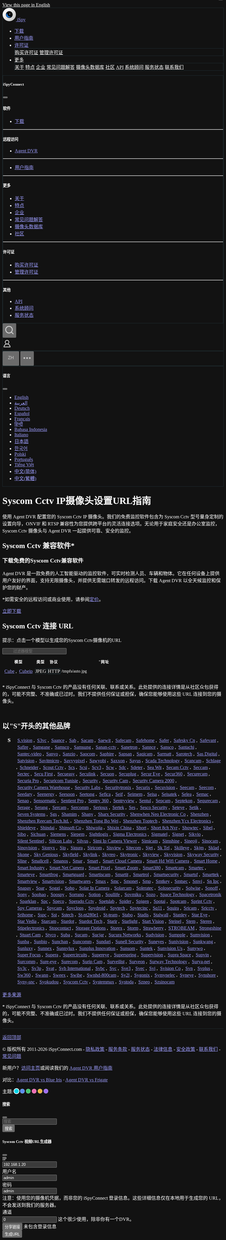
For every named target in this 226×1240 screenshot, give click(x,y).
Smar (77, 860)
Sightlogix (98, 834)
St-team (110, 914)
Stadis (143, 914)
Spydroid (96, 908)
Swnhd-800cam (101, 975)
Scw (110, 767)
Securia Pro (28, 780)
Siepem (77, 834)
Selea (187, 794)
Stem (190, 921)
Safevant (208, 740)
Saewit (104, 740)
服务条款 (117, 1049)
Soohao (39, 894)
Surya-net (201, 961)
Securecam (197, 773)
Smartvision (53, 881)
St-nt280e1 (88, 914)
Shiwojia (94, 827)
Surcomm (26, 961)
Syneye (187, 975)
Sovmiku (132, 894)
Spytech (117, 908)
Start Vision (153, 921)
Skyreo (108, 854)
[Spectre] (16, 1091)
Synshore (207, 975)
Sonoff (211, 888)
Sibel (207, 827)
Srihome (25, 914)
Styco (50, 934)
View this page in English (26, 4)
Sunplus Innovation (97, 948)
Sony (22, 894)
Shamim (69, 814)
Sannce (149, 747)
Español (21, 413)
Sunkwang (203, 941)
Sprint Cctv (201, 901)
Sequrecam (207, 800)
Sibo (21, 834)
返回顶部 (11, 1037)
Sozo (150, 894)
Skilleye (181, 847)
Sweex (59, 975)
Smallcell (40, 860)
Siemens (58, 834)
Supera (51, 954)
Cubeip (26, 671)
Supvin (202, 954)
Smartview (27, 881)
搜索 (8, 1128)
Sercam (59, 807)
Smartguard (73, 874)
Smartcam (174, 867)
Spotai (159, 901)
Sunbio (40, 941)
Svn (189, 968)
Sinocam (210, 840)
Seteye (178, 807)
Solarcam (123, 888)
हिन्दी (18, 424)
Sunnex (45, 948)
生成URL (12, 1234)
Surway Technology (168, 961)
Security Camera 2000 (153, 780)
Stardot (67, 921)
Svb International (75, 968)
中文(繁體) (25, 478)
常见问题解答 (60, 67)
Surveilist (115, 961)
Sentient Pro (72, 800)
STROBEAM (181, 928)
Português (23, 459)
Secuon (107, 773)
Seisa (152, 794)
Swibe (76, 975)
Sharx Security (111, 814)
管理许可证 (51, 52)
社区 (110, 67)
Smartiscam (99, 874)
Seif (119, 794)
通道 (7, 1212)
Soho (69, 888)
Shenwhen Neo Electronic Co (158, 814)
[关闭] (5, 97)
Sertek (118, 807)
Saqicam (144, 753)
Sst (54, 914)
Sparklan (28, 901)
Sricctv (207, 908)
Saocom (87, 753)
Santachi (186, 747)
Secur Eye (150, 773)
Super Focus (29, 954)
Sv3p (36, 968)
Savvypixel (74, 760)
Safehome (145, 740)
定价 (94, 599)
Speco (58, 901)
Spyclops (75, 908)
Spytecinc (139, 908)
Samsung (82, 747)
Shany (87, 814)
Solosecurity (169, 888)
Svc (113, 968)
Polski (20, 454)
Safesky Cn (184, 740)
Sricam (190, 908)
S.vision (24, 740)
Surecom (69, 961)
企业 (40, 67)
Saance (57, 740)
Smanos (60, 860)
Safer (164, 740)
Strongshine (210, 928)
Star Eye (199, 914)
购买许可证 (26, 52)
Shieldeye (26, 827)
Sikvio (195, 834)
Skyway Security (203, 854)
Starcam (48, 921)
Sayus (135, 760)
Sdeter (136, 767)
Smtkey (163, 881)
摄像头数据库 (90, 67)
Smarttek (210, 874)
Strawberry (153, 928)
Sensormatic (45, 800)
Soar (40, 888)
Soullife (112, 894)
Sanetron (129, 747)
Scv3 (96, 767)
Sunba (23, 941)
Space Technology (177, 894)
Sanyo (52, 753)
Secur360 (173, 773)
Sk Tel (163, 847)
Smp (146, 881)
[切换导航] (27, 358)
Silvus (82, 840)
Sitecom (133, 847)
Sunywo (195, 948)
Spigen (142, 901)
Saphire (107, 753)
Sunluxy (25, 948)
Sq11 (157, 908)
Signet (178, 834)
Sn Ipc (213, 881)
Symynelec (164, 975)
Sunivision (178, 941)
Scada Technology (162, 760)
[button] (7, 347)
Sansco (167, 747)
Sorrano (76, 894)
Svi (152, 968)
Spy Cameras (29, 908)
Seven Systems (31, 814)
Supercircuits (75, 954)
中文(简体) (25, 471)
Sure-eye (48, 961)
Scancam (193, 760)
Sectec (23, 773)
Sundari (103, 941)
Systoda (126, 981)
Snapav (24, 888)
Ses (132, 807)
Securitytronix (118, 787)
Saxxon (118, 760)
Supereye (100, 954)
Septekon (183, 800)
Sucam (81, 934)
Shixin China (119, 827)
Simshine (171, 840)
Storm (132, 928)
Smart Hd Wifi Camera (168, 860)
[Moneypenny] (34, 1091)
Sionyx (48, 847)
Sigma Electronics (130, 834)
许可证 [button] (21, 45)
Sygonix (142, 975)
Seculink (87, 773)
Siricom (94, 847)
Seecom (206, 787)
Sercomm (80, 807)
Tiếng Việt (24, 464)
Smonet (131, 881)
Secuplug (127, 773)
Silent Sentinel (30, 840)
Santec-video (29, 753)
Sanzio (69, 753)
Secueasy (66, 773)
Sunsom (127, 948)
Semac (202, 794)
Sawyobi (97, 760)
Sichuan (38, 834)
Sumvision (200, 934)
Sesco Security (153, 807)
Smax (100, 881)
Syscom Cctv (75, 981)
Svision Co (170, 968)
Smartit (121, 874)
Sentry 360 (98, 800)
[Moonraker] (22, 1091)
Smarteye (26, 874)
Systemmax (103, 981)
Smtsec (181, 881)
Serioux (100, 807)
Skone (23, 854)
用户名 (9, 1171)
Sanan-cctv (106, 747)
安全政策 (185, 1049)
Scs (71, 767)
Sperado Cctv (81, 901)
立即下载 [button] (11, 611)
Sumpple (177, 934)
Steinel (175, 921)
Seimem (134, 794)
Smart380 (152, 867)
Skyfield (70, 854)
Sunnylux (65, 948)
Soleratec (144, 888)
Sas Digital (207, 753)
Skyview (151, 854)
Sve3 (126, 968)
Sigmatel (159, 834)
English (21, 397)
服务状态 (154, 67)
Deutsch (22, 408)
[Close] (4, 1155)
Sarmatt (164, 753)
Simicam (150, 840)
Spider (125, 901)
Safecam (123, 740)
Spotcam (178, 901)
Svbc (100, 968)
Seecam (187, 787)
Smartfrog (48, 874)
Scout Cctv (53, 767)
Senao (23, 800)
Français (22, 418)
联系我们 (174, 67)
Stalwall (160, 914)
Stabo (127, 914)
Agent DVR (26, 150)
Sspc (42, 914)
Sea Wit (154, 767)
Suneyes (156, 941)
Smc (115, 881)
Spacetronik (210, 894)
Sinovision (27, 847)
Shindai (47, 827)
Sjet (149, 847)
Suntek (146, 948)
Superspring (125, 954)
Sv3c (22, 968)
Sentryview (123, 800)
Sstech (68, 914)
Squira (173, 908)
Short (141, 827)
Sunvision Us (169, 948)
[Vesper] (46, 1091)
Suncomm (82, 941)
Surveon (137, 961)
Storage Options (91, 928)
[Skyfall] (28, 1091)
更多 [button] (19, 59)
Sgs (53, 814)
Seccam (200, 767)
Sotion (95, 894)
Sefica (105, 794)
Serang (41, 807)
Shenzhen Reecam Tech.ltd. (43, 820)
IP (4, 1158)
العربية (20, 402)
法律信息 (163, 1049)
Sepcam (163, 800)
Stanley (180, 914)
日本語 (21, 441)
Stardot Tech (90, 921)
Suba (65, 934)
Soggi (54, 888)
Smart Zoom (126, 867)
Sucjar (98, 934)
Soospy (57, 894)
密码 (7, 1184)
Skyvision (173, 854)
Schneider (29, 767)
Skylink (90, 854)
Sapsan (125, 753)
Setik (194, 807)
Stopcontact (60, 928)
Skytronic (129, 854)
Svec (139, 968)
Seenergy (45, 794)
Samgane (41, 747)
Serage (23, 807)
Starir (112, 921)
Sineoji (190, 840)
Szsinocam (164, 981)
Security (90, 780)
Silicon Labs (60, 840)
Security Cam (115, 780)
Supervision (152, 954)
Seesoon (67, 794)
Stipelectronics (30, 928)
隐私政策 (95, 1049)
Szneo (144, 981)
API (120, 67)
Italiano (21, 434)
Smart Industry (31, 867)
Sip (63, 847)
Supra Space (179, 954)
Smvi (197, 881)
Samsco (62, 747)
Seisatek (169, 794)
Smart (92, 860)
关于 (19, 67)
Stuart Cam (30, 934)
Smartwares (80, 881)
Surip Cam (92, 961)
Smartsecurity (166, 874)
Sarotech (184, 753)
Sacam (87, 740)
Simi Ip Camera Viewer (115, 840)
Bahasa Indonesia (30, 429)
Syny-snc (26, 981)
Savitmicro (49, 760)
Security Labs (87, 787)
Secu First (43, 773)
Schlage (213, 760)
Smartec (196, 867)
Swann (41, 975)
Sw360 (24, 975)
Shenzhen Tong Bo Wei (96, 820)
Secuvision (165, 787)
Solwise (193, 888)
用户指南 (23, 38)
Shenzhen (199, 814)
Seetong (86, 794)
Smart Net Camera (66, 867)
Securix (143, 787)
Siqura (77, 847)
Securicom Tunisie (61, 780)
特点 (30, 67)
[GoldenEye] (40, 1091)
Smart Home (205, 860)
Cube (9, 671)
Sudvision (155, 934)
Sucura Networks (125, 934)
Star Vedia (26, 921)
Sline (22, 860)
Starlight (129, 921)
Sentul (145, 800)
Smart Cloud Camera (122, 860)
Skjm (199, 847)
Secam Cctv (177, 767)
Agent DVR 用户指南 (90, 1068)
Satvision (25, 760)
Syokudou (49, 981)
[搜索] (9, 330)
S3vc (41, 740)
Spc (44, 901)
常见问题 (11, 1056)
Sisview (114, 847)
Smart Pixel (99, 867)
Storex (116, 928)
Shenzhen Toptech (140, 820)
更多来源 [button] (11, 994)
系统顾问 (134, 67)
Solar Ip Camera (94, 888)
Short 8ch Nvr (164, 827)
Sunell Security (129, 941)
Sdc (122, 767)
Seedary (24, 794)
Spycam (54, 908)
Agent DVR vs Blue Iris (39, 1079)
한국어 (21, 448)
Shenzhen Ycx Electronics (186, 820)
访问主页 (30, 1068)
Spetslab (106, 901)
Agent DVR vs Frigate (86, 1079)
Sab (72, 740)
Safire (22, 747)
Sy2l (125, 975)
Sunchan (60, 941)
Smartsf (191, 874)
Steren (206, 921)
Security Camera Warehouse (43, 787)
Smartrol (141, 874)
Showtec (190, 827)
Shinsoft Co (70, 827)
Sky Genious (46, 854)
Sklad (213, 847)
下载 (19, 31)
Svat (50, 968)
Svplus (203, 968)
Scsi (83, 767)
